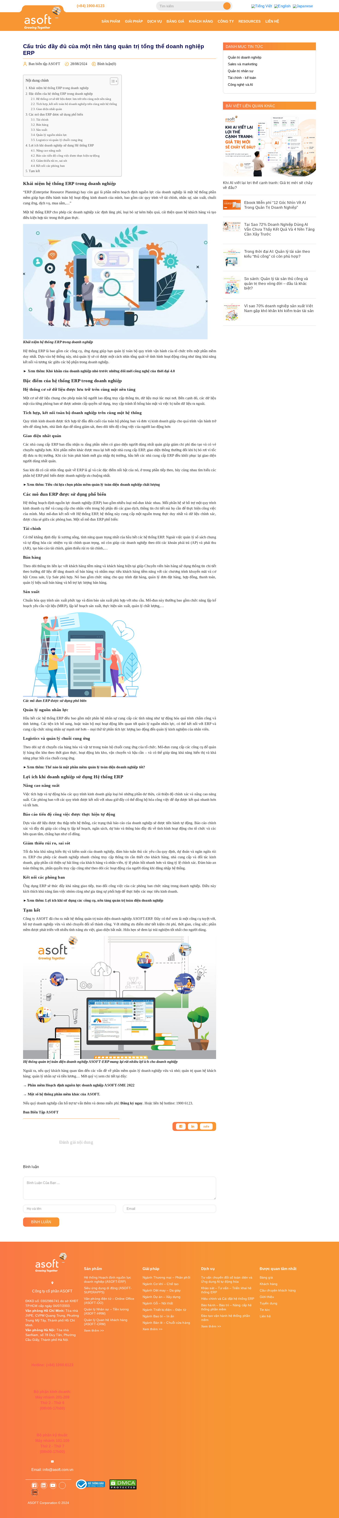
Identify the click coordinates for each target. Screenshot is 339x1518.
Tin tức (265, 1310)
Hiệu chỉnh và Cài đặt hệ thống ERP (227, 1298)
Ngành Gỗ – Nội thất (158, 1303)
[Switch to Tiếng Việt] (261, 6)
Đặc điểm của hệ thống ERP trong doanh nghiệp (61, 93)
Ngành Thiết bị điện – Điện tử (164, 1310)
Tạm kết (34, 171)
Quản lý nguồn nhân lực (52, 135)
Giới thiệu (267, 1297)
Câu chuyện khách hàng (278, 1290)
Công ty (226, 21)
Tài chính (42, 119)
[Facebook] (181, 1126)
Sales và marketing (242, 64)
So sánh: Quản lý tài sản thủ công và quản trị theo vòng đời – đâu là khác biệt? (276, 283)
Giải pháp (134, 21)
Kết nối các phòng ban (50, 165)
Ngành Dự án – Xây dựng (161, 1297)
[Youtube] (53, 1485)
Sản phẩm (110, 21)
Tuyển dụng (268, 1303)
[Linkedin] (193, 1126)
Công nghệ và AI (240, 84)
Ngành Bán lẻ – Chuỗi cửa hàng (166, 1322)
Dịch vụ (154, 21)
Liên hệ (272, 21)
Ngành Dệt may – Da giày (162, 1290)
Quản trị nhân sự (241, 71)
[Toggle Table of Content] (112, 81)
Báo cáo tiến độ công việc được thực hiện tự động (68, 155)
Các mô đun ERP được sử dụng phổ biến (56, 114)
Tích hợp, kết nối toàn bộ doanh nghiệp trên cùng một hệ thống (76, 104)
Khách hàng (201, 21)
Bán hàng (42, 124)
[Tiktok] (62, 1485)
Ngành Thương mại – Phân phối (166, 1277)
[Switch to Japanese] (303, 6)
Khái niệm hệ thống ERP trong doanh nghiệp (59, 88)
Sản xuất (41, 129)
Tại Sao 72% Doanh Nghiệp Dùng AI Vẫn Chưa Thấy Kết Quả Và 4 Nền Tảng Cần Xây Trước (279, 229)
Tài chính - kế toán (242, 78)
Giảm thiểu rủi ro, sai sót (51, 160)
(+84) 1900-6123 (90, 6)
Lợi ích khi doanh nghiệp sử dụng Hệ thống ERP (61, 145)
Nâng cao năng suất (48, 150)
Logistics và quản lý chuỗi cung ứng (59, 140)
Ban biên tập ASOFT (44, 64)
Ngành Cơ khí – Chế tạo (160, 1284)
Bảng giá (175, 21)
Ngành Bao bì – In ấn (158, 1316)
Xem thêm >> (94, 1330)
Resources (249, 21)
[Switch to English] (282, 6)
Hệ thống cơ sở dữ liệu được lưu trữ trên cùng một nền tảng (73, 99)
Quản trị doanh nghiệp (244, 57)
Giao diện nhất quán (49, 109)
